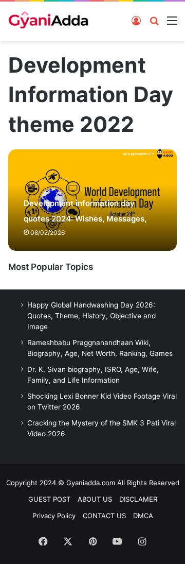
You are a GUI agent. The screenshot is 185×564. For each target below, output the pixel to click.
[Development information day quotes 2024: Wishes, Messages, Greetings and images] (92, 199)
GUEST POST (49, 499)
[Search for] (154, 20)
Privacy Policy (54, 515)
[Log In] (136, 20)
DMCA (143, 515)
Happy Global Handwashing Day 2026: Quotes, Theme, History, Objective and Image (91, 316)
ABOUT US (95, 499)
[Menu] (172, 20)
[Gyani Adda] (48, 21)
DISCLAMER (138, 499)
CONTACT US (104, 515)
